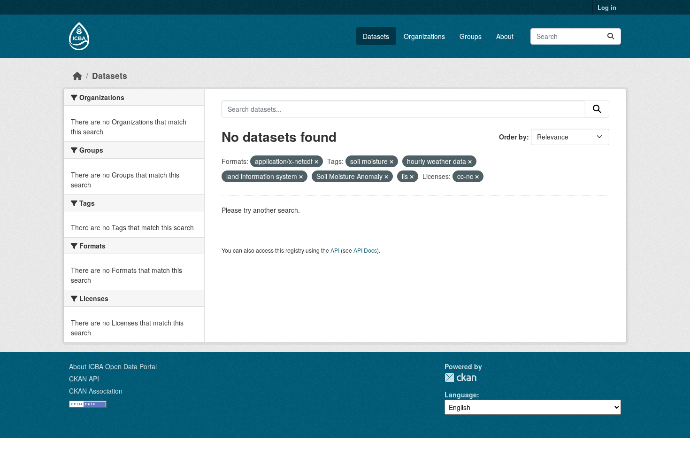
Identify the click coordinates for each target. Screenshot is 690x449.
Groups (471, 36)
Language (461, 394)
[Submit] (610, 36)
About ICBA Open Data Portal (113, 366)
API (334, 250)
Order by (513, 136)
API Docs (365, 250)
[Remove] (316, 161)
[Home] (77, 75)
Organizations (424, 36)
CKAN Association (96, 390)
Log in (607, 7)
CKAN (460, 377)
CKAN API (84, 378)
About (505, 36)
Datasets (376, 36)
